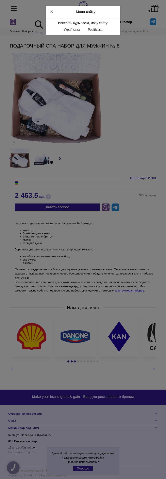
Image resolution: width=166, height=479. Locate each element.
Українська (72, 29)
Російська (95, 29)
